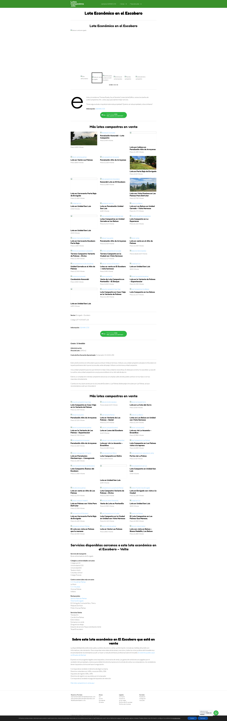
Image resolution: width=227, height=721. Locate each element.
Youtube (142, 700)
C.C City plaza (75, 587)
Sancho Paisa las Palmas (79, 598)
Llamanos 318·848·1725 (108, 4)
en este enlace (176, 718)
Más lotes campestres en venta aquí (82, 683)
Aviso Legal (122, 700)
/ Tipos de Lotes (134, 4)
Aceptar (192, 718)
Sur (100, 696)
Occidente (102, 700)
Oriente (101, 702)
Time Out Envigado (77, 601)
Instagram (142, 698)
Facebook (142, 696)
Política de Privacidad (125, 702)
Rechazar (202, 718)
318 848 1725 (100, 109)
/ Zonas (122, 4)
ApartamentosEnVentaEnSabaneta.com (83, 698)
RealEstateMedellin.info (78, 700)
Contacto (122, 696)
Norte (101, 698)
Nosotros (122, 698)
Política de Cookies (125, 704)
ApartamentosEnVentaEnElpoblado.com (83, 696)
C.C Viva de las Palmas (78, 582)
